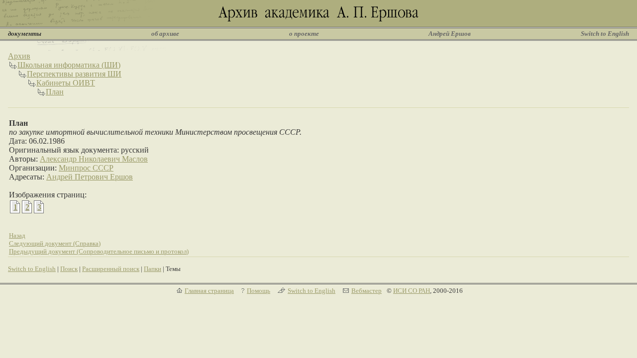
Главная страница (209, 290)
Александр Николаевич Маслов (94, 159)
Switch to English (605, 33)
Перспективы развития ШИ (74, 74)
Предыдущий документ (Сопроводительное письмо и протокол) (99, 251)
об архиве (165, 33)
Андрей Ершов (449, 33)
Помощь (258, 290)
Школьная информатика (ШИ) (68, 65)
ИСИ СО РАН (411, 290)
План (55, 92)
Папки (152, 268)
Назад (17, 235)
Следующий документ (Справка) (55, 243)
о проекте (304, 33)
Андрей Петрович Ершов (89, 177)
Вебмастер (366, 290)
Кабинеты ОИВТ (65, 83)
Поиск (69, 268)
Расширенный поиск (110, 268)
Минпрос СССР (86, 168)
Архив (19, 56)
